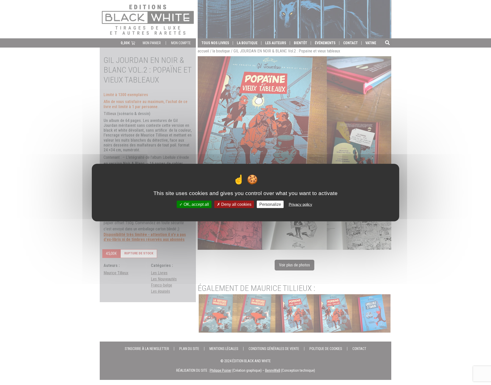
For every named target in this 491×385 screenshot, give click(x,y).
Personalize (270, 204)
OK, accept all (196, 204)
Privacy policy (300, 204)
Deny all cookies (235, 204)
